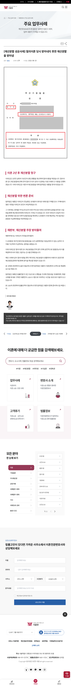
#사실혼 (44, 368)
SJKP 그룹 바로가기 (16, 632)
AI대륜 (67, 2)
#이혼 (18, 368)
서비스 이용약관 (13, 641)
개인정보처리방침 (26, 641)
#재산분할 (26, 368)
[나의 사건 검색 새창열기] (26, 670)
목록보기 (35, 334)
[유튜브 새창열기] (40, 670)
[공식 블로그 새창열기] (31, 670)
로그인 (21, 2)
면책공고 (37, 641)
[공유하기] (65, 43)
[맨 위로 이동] (65, 614)
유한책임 (45, 641)
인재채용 (58, 2)
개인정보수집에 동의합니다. (25, 596)
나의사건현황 (30, 2)
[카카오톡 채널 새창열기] (35, 670)
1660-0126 (46, 2)
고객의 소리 (35, 645)
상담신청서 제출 (40, 602)
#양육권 (52, 368)
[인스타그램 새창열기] (45, 670)
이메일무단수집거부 (56, 641)
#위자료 (35, 368)
